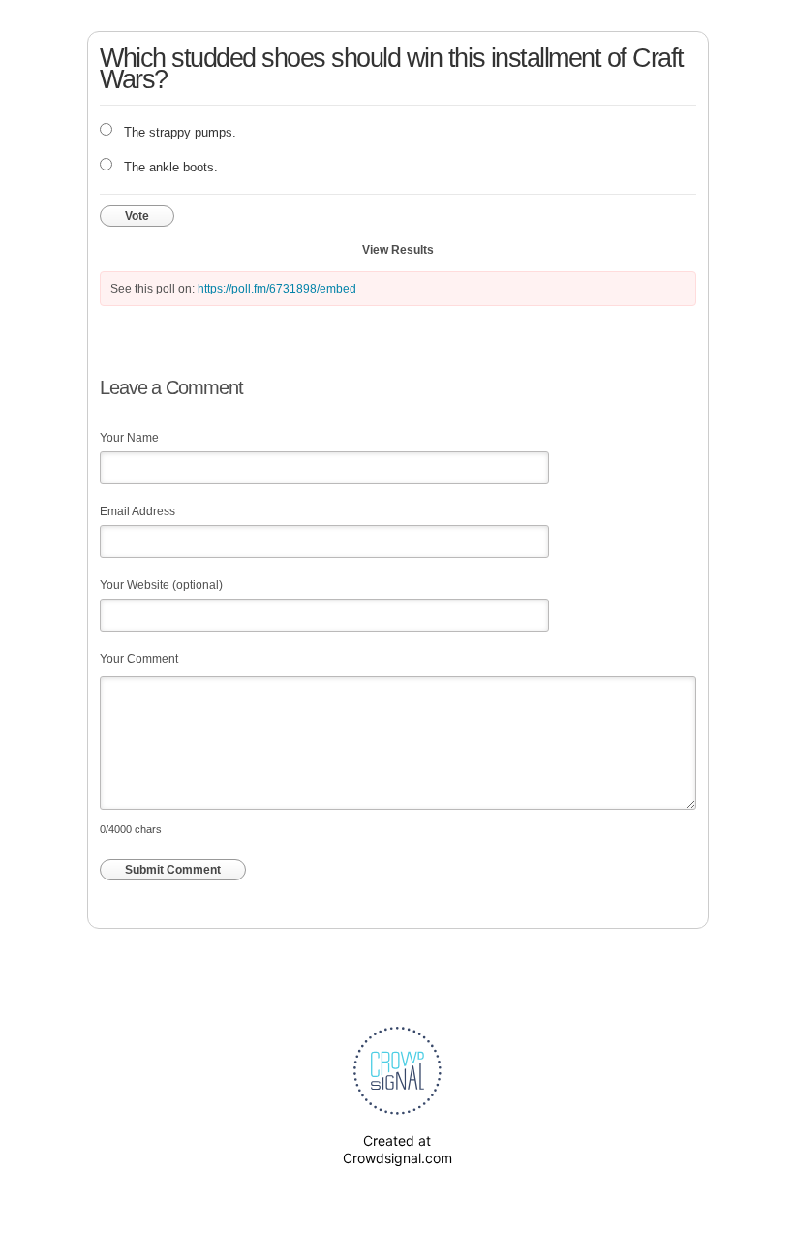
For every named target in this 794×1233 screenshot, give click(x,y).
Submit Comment (173, 870)
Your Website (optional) (161, 585)
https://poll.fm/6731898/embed (277, 288)
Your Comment (139, 658)
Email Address (137, 511)
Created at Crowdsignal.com (397, 1149)
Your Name (129, 438)
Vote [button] (137, 216)
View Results (398, 250)
